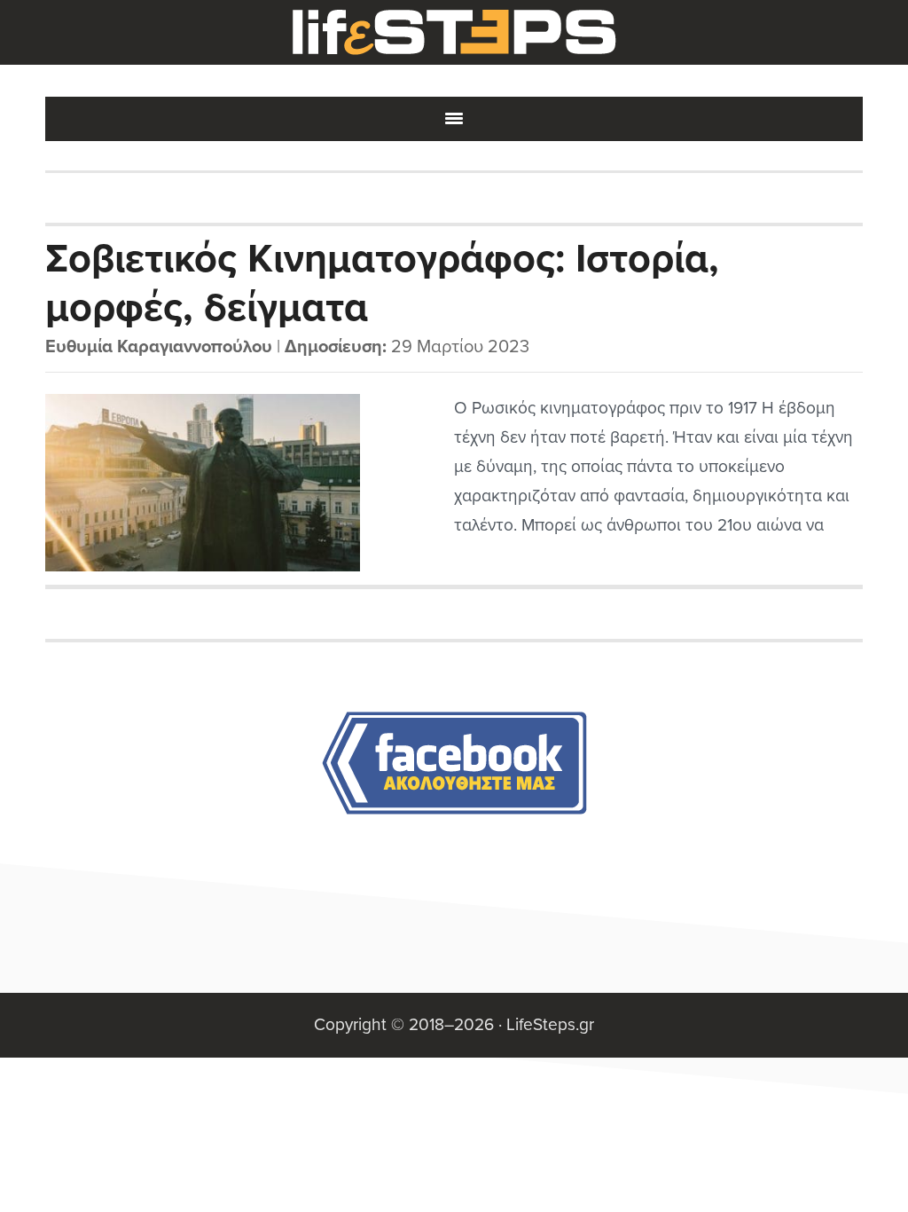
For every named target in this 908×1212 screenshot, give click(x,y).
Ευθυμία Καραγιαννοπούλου (158, 347)
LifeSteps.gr (454, 32)
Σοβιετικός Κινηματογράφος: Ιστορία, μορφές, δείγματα (382, 282)
